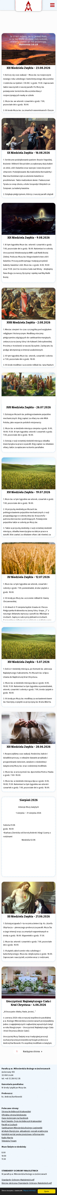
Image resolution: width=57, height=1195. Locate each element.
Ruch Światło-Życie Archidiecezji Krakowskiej (22, 1121)
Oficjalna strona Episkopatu (14, 1115)
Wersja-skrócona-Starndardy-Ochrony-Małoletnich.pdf (27, 1183)
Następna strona (31, 1051)
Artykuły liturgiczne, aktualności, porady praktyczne (25, 1131)
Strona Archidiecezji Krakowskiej (16, 1111)
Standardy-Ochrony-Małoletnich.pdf (18, 1180)
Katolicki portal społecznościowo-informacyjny (23, 1134)
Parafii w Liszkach (9, 1124)
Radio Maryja (7, 1137)
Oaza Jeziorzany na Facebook (15, 1118)
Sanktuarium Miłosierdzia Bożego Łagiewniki (22, 1128)
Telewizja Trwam (9, 1141)
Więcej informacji (29, 1190)
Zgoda (46, 1191)
